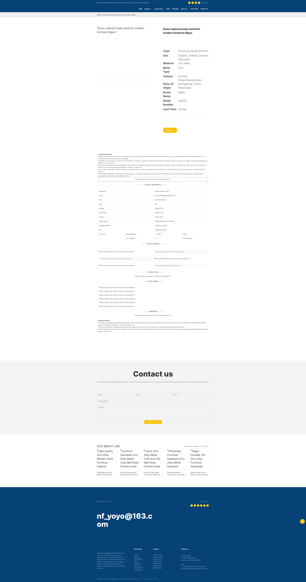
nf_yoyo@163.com (124, 520)
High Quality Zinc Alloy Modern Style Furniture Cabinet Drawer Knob (104, 474)
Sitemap (146, 579)
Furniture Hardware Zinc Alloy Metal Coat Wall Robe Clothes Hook (129, 474)
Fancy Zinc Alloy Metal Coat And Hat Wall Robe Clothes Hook (152, 474)
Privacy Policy (153, 579)
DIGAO (99, 15)
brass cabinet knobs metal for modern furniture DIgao (119, 15)
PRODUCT (205, 446)
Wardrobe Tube (197, 446)
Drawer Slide (188, 446)
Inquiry (170, 130)
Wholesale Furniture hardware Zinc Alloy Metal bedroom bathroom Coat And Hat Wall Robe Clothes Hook (176, 474)
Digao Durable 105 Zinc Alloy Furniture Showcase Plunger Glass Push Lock (199, 474)
